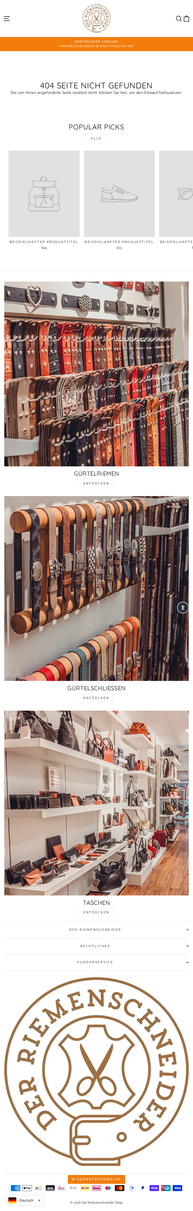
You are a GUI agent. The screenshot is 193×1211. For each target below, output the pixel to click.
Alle (96, 138)
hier (123, 92)
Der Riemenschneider (95, 929)
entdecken (96, 483)
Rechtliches (95, 946)
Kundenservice (95, 962)
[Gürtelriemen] (96, 374)
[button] (183, 608)
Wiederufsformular (96, 1179)
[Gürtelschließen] (96, 588)
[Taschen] (96, 803)
